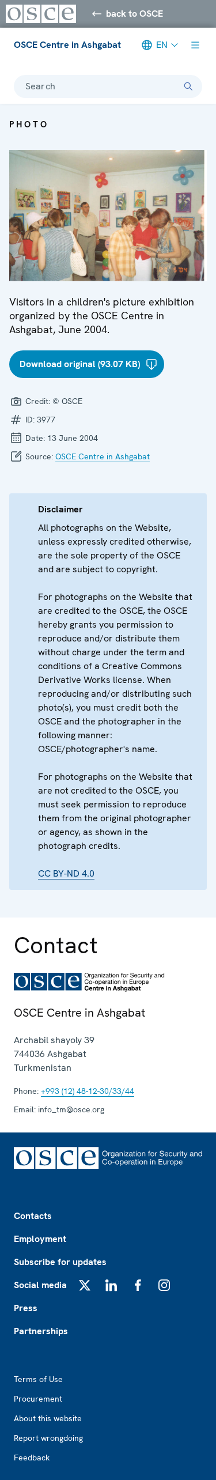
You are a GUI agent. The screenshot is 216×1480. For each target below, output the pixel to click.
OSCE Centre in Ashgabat (67, 45)
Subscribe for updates (60, 1262)
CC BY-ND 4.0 (66, 873)
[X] (84, 1285)
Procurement (38, 1399)
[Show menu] (195, 44)
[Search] (188, 86)
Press (25, 1308)
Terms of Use (38, 1379)
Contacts (33, 1216)
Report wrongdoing (48, 1438)
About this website (48, 1418)
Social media (40, 1285)
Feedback (32, 1457)
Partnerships (41, 1331)
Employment (40, 1239)
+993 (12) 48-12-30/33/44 (87, 1091)
